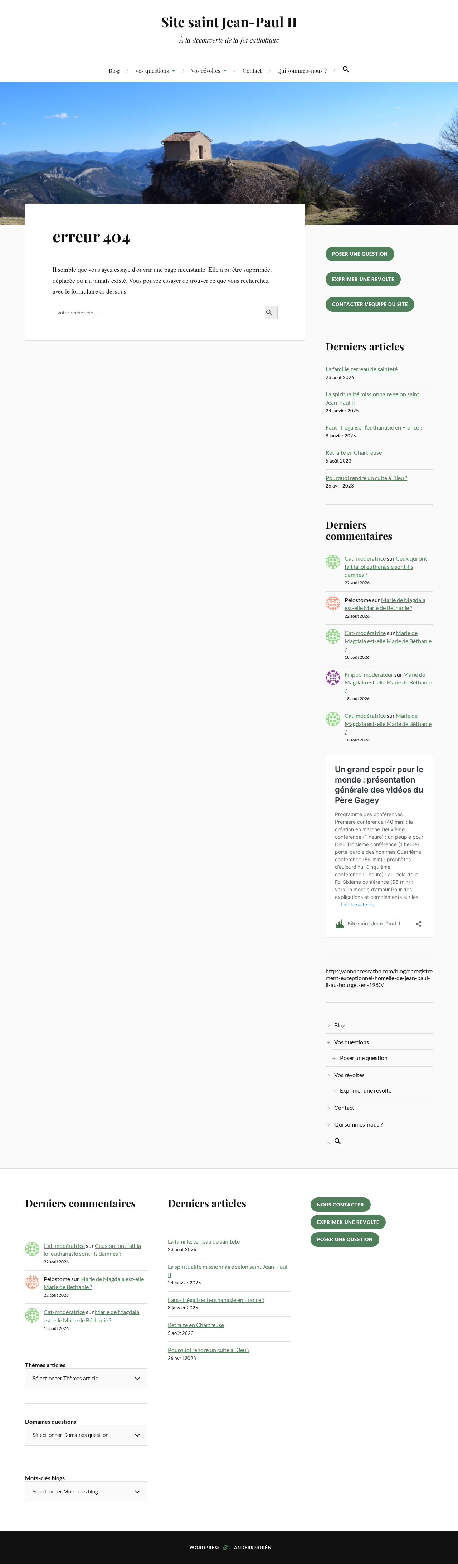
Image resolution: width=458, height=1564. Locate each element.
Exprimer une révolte (363, 279)
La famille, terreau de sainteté (362, 368)
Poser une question (360, 254)
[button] (346, 69)
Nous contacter (340, 1204)
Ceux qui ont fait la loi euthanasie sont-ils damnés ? (386, 566)
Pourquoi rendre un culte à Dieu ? (366, 477)
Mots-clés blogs (45, 1478)
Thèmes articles (45, 1364)
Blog (114, 70)
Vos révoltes (205, 70)
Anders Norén (253, 1547)
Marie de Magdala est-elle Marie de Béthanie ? (388, 640)
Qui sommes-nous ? (302, 70)
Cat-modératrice (365, 558)
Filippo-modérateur (369, 674)
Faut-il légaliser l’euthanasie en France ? (374, 427)
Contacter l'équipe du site (370, 304)
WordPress (205, 1547)
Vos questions (152, 70)
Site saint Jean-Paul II (229, 22)
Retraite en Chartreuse (354, 452)
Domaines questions (50, 1421)
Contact (252, 70)
